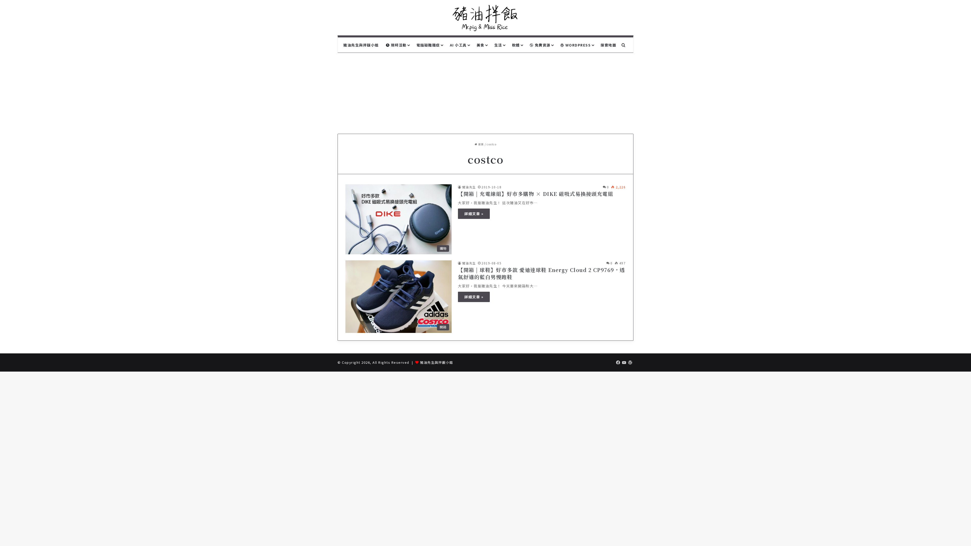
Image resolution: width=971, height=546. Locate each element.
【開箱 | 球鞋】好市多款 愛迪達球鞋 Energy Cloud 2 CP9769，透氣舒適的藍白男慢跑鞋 (541, 273)
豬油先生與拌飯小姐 (361, 45)
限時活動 (398, 45)
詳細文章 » (473, 213)
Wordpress (577, 45)
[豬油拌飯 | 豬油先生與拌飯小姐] (485, 18)
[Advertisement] (485, 90)
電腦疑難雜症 (428, 45)
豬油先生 (469, 187)
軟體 (516, 45)
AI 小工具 (458, 45)
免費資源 (542, 45)
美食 (480, 45)
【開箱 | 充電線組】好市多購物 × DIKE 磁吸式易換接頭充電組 (535, 193)
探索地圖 (608, 45)
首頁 (480, 144)
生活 (498, 45)
